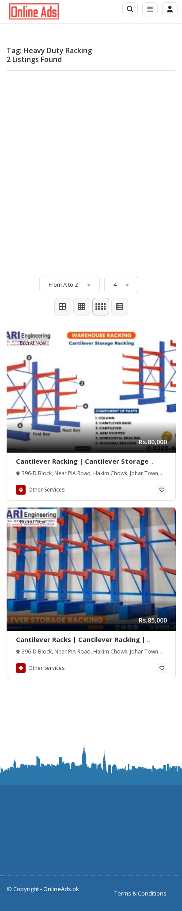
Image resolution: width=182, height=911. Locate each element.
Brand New (33, 342)
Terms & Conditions (140, 893)
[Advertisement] (91, 169)
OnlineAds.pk (61, 889)
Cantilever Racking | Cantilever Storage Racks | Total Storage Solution (82, 465)
